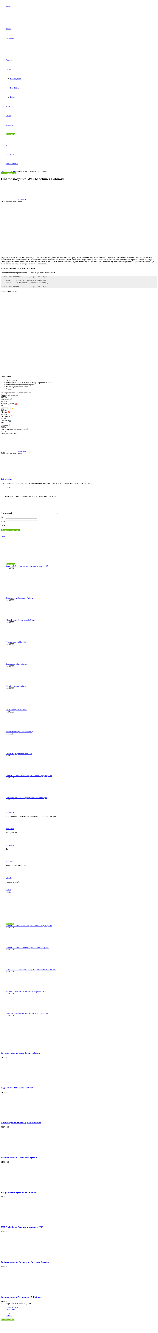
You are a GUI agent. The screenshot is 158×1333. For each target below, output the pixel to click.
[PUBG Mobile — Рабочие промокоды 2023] (23, 1223)
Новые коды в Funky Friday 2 (17, 664)
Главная (9, 60)
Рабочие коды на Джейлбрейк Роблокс (20, 1053)
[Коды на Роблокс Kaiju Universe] (23, 1083)
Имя (3, 517)
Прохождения (15, 79)
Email (4, 521)
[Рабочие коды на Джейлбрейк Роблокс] (23, 1048)
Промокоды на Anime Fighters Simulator (21, 1122)
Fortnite (13, 97)
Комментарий (7, 513)
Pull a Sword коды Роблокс (16, 686)
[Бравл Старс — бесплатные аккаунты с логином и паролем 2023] (18, 967)
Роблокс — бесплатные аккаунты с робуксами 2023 (26, 992)
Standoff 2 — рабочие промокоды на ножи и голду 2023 (27, 948)
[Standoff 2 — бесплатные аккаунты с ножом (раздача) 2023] (18, 774)
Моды (8, 106)
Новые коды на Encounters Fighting (19, 598)
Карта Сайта (10, 1310)
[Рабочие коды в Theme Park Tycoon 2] (23, 1153)
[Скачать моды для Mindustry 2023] (18, 752)
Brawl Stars (14, 88)
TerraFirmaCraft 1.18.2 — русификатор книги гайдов (26, 798)
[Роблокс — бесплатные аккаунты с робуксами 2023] (18, 989)
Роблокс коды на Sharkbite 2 (17, 642)
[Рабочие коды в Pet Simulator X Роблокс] (23, 1292)
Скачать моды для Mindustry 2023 (19, 754)
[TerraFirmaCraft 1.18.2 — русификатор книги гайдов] (18, 796)
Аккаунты (10, 125)
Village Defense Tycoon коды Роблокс (20, 620)
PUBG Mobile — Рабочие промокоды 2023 (22, 1227)
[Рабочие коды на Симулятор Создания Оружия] (23, 1258)
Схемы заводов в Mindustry (16, 710)
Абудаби (9, 878)
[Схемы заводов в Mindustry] (18, 708)
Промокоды (10, 134)
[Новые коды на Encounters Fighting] (18, 596)
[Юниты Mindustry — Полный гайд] (18, 730)
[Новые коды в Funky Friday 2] (18, 662)
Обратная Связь (12, 1307)
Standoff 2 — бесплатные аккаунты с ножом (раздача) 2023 (29, 776)
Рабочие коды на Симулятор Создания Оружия (25, 1262)
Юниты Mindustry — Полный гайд (19, 732)
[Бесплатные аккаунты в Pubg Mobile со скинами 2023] (18, 1011)
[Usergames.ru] (18, 18)
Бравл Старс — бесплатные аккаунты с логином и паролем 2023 (31, 970)
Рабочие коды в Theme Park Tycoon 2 (20, 1157)
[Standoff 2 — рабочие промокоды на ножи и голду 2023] (18, 946)
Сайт (3, 526)
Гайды (8, 69)
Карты (8, 116)
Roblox (3, 173)
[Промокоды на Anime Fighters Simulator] (23, 1118)
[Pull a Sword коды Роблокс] (18, 684)
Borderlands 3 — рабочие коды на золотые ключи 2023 (27, 566)
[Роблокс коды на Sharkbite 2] (18, 640)
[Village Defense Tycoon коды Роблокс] (18, 618)
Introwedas (22, 199)
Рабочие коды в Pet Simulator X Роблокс (21, 1297)
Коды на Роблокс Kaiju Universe (17, 1087)
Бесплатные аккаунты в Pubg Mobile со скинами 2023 (27, 1014)
